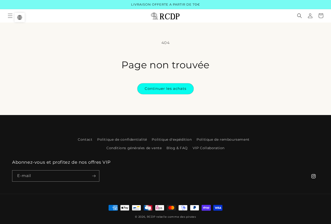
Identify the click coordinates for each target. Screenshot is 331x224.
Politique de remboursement (223, 139)
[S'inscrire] (93, 176)
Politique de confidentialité (122, 139)
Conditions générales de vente (134, 148)
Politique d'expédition (172, 139)
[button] (10, 15)
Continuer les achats (165, 88)
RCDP (151, 216)
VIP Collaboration (209, 148)
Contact (85, 139)
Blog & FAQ (177, 148)
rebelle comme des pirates (176, 216)
